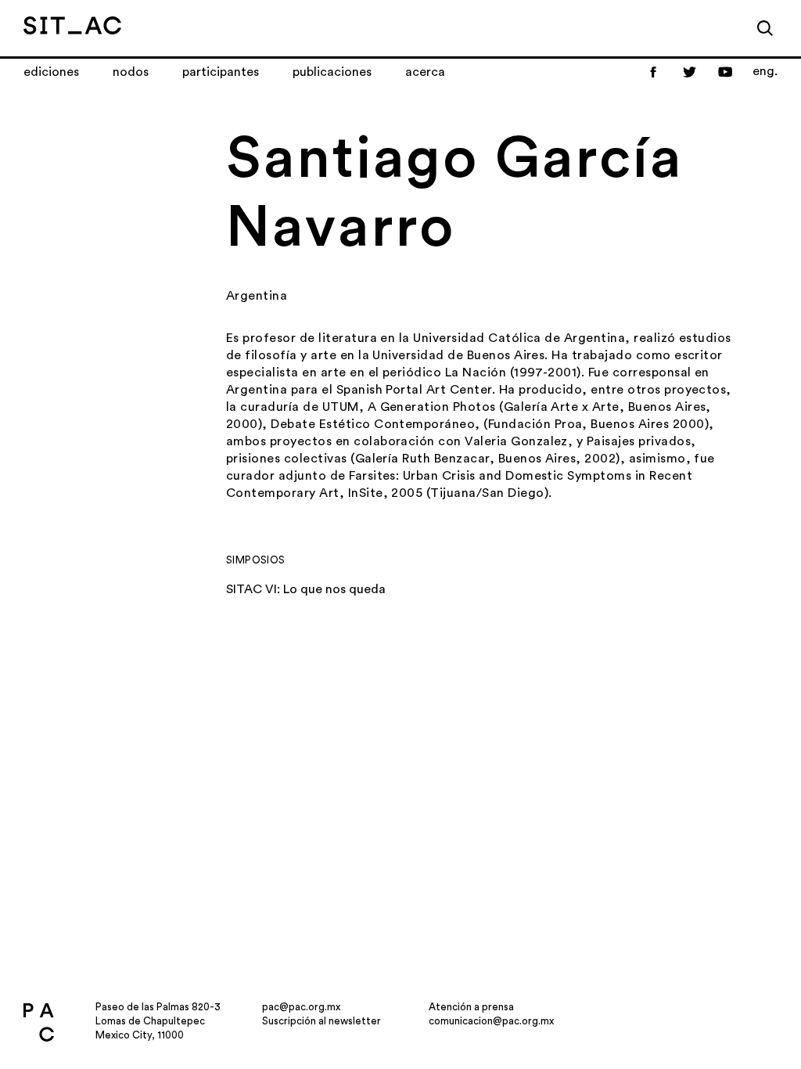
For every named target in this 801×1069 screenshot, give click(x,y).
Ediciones (51, 72)
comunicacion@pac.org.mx (491, 1021)
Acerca (425, 72)
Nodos (131, 72)
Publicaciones (332, 72)
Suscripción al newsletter (321, 1021)
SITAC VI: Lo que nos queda (306, 589)
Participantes (220, 72)
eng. (765, 71)
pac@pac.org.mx (301, 1007)
